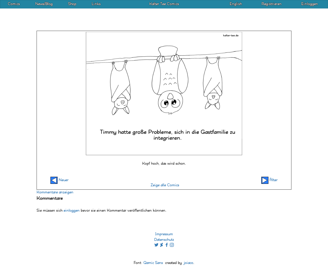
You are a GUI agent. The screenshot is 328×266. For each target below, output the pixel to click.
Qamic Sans (153, 263)
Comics (14, 4)
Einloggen (309, 4)
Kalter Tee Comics (164, 4)
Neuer (63, 180)
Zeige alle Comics (165, 185)
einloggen (72, 211)
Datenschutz (164, 240)
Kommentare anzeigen (55, 192)
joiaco (188, 263)
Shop (72, 4)
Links (96, 4)
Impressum (164, 234)
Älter (273, 180)
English (236, 4)
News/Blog (44, 4)
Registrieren (272, 4)
